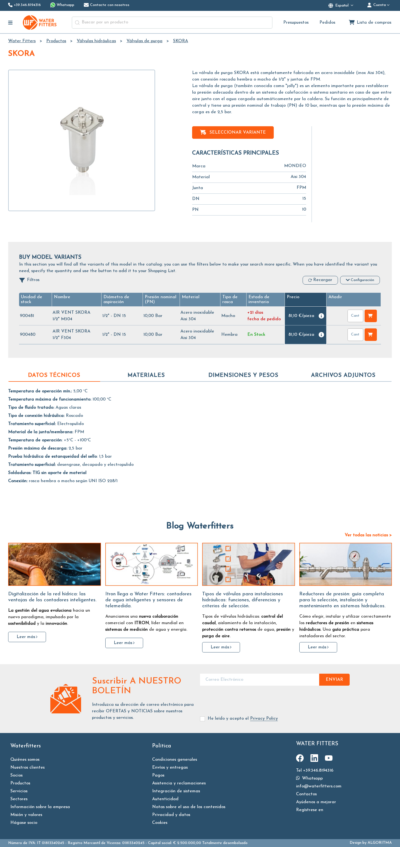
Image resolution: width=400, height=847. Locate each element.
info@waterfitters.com (318, 786)
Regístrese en (309, 810)
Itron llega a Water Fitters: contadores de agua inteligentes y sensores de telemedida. (148, 600)
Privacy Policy (264, 718)
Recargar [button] (322, 280)
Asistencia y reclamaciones (179, 783)
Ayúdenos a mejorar (316, 802)
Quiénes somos (24, 759)
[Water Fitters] (40, 22)
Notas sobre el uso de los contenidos (188, 807)
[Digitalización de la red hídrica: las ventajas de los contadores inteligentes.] (54, 564)
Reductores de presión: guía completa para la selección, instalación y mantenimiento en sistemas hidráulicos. (342, 600)
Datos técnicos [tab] (54, 375)
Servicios (18, 791)
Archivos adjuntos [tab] (343, 375)
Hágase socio (23, 823)
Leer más (26, 637)
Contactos (306, 794)
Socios (16, 775)
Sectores (18, 799)
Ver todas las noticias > (368, 535)
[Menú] (10, 22)
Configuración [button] (362, 280)
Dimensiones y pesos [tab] (243, 375)
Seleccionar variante (238, 132)
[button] (190, 297)
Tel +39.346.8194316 (314, 770)
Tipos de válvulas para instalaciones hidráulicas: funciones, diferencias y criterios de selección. (242, 600)
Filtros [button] (33, 280)
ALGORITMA (380, 843)
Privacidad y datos (171, 815)
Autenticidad (165, 799)
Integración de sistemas (176, 791)
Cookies (159, 823)
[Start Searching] (77, 23)
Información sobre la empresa (40, 807)
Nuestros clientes (27, 767)
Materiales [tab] (146, 375)
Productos (20, 783)
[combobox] (172, 23)
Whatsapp (312, 778)
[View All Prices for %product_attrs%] (321, 316)
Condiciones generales (174, 759)
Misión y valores (26, 815)
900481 (27, 316)
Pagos (158, 775)
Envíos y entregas (170, 767)
